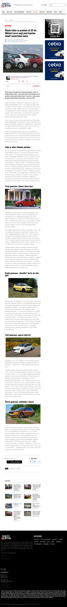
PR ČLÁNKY (52, 544)
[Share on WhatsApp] (39, 462)
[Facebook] (42, 5)
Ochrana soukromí (5, 585)
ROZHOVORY (43, 542)
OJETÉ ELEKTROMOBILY (46, 539)
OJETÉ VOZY (54, 539)
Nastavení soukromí (5, 587)
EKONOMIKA (46, 544)
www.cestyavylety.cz (6, 558)
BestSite (29, 604)
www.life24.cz (4, 556)
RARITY (52, 542)
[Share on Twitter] (35, 462)
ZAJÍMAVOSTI (59, 542)
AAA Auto (18, 468)
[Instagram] (45, 5)
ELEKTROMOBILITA (38, 544)
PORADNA (60, 539)
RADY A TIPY (37, 539)
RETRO (48, 542)
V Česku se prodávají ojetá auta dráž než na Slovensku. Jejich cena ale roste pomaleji (37, 487)
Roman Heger (20, 39)
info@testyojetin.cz (5, 582)
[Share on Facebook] (30, 462)
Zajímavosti (11, 20)
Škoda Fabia (12, 468)
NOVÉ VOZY (36, 542)
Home (6, 20)
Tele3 (38, 604)
